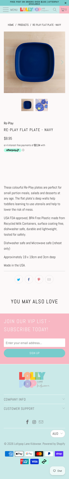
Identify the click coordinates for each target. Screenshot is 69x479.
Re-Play (8, 123)
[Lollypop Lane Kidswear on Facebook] (27, 422)
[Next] (61, 62)
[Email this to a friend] (49, 279)
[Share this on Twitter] (19, 279)
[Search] (54, 9)
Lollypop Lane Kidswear (27, 444)
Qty (5, 157)
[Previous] (7, 62)
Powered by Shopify (54, 444)
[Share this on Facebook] (29, 279)
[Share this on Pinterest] (39, 279)
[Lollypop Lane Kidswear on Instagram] (34, 422)
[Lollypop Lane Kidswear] (34, 9)
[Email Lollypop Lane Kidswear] (41, 422)
